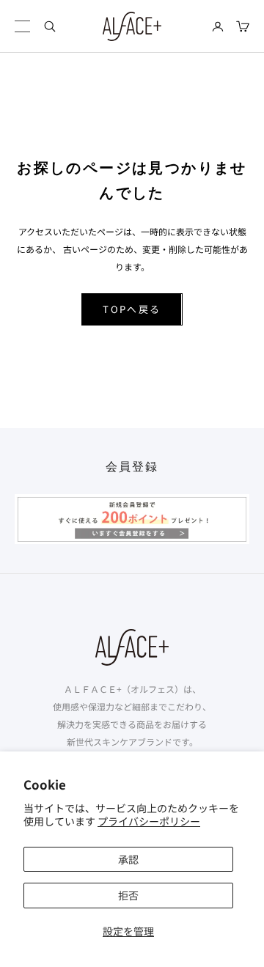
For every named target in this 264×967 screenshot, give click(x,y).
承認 (128, 859)
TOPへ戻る (132, 309)
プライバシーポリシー (149, 821)
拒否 (128, 895)
